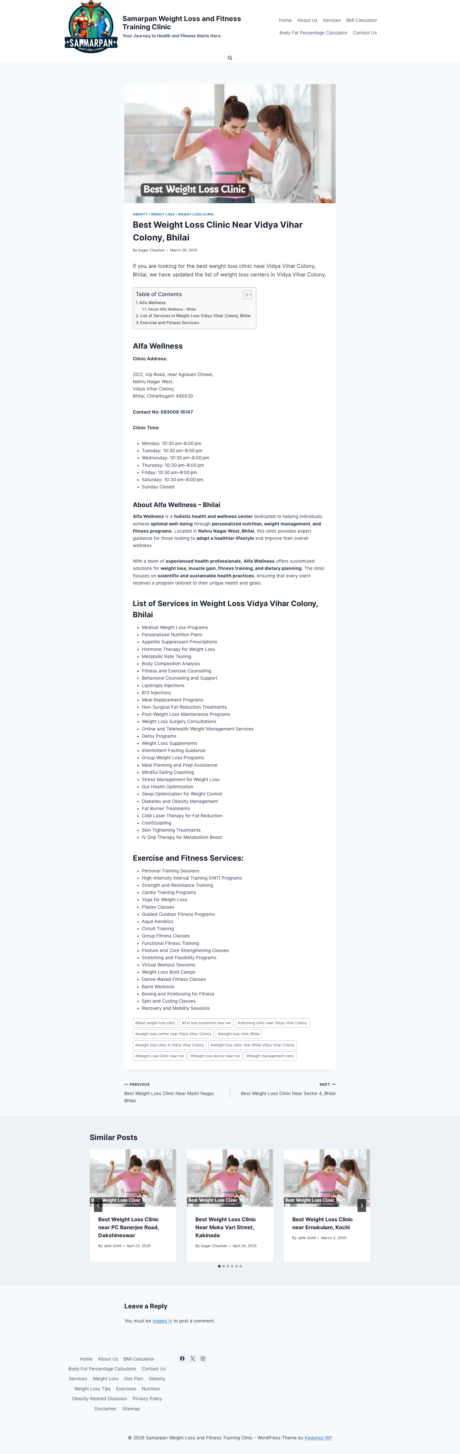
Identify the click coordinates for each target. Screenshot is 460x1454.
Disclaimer (106, 1408)
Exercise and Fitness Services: (170, 322)
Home (285, 20)
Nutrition (151, 1388)
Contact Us (365, 32)
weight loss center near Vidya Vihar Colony (173, 1034)
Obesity (140, 214)
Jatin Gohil (112, 1246)
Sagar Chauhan (151, 250)
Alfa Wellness (152, 302)
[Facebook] (182, 1358)
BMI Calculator (361, 20)
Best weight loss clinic (155, 1023)
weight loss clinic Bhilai (239, 1034)
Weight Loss (163, 214)
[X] (192, 1358)
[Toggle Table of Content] (245, 294)
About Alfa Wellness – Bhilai (172, 309)
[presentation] (133, 1178)
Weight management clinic (270, 1056)
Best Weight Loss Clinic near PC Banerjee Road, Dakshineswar (128, 1227)
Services (332, 20)
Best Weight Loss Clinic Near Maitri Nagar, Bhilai (169, 1093)
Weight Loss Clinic (196, 214)
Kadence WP (318, 1437)
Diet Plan (133, 1378)
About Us (307, 20)
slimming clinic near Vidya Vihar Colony (272, 1023)
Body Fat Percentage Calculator (313, 32)
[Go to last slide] (98, 1205)
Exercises (126, 1388)
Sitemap (131, 1408)
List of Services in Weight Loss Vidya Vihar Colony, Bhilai (195, 315)
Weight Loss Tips (92, 1388)
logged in (162, 1321)
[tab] (219, 1266)
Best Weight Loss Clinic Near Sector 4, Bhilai (288, 1089)
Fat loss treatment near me (206, 1023)
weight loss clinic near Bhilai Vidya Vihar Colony (253, 1045)
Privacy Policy (147, 1398)
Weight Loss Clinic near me (159, 1056)
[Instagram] (202, 1358)
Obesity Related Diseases (99, 1398)
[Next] (362, 1205)
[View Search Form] (230, 58)
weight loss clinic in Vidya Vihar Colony (169, 1045)
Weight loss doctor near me (215, 1056)
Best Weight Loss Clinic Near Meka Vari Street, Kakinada (225, 1227)
